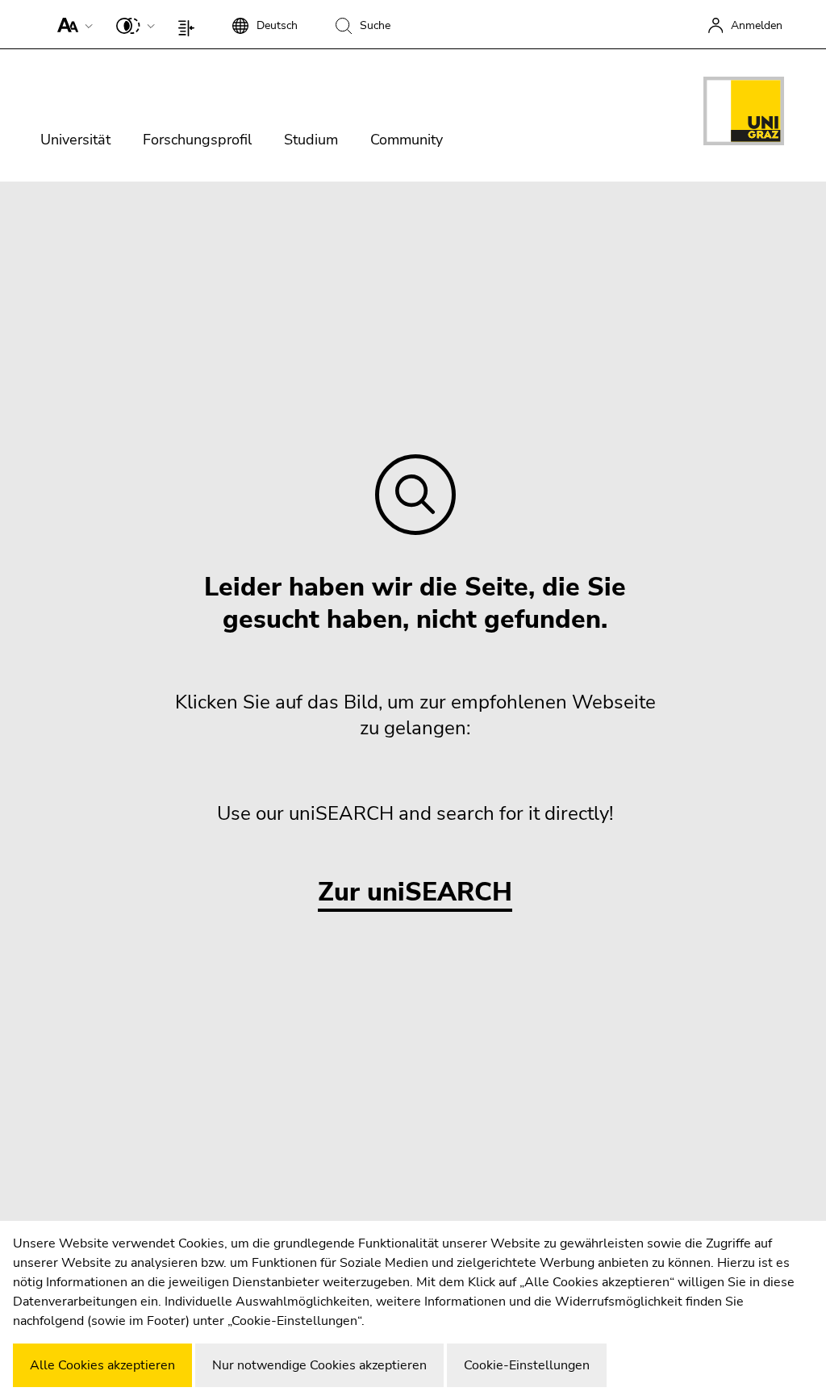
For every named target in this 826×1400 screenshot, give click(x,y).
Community (406, 139)
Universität (75, 139)
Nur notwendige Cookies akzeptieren (319, 1365)
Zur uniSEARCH (415, 892)
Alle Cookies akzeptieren (102, 1365)
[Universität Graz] (743, 114)
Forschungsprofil (197, 139)
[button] (71, 24)
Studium (311, 139)
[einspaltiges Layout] (190, 24)
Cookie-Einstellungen (527, 1365)
